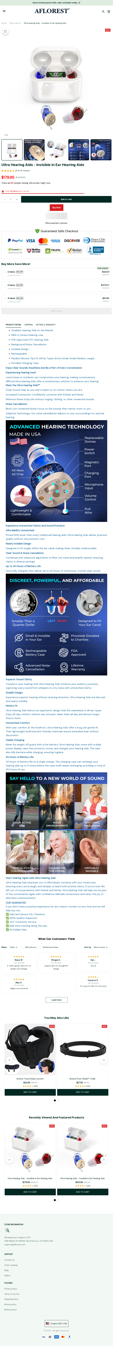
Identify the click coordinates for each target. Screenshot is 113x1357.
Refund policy (10, 1309)
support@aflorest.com (14, 1244)
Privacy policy (10, 1288)
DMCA (7, 1275)
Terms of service (11, 1294)
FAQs (6, 1270)
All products (15, 23)
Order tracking (11, 1265)
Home (4, 23)
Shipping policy (11, 1299)
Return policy (10, 1304)
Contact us (9, 1260)
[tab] (55, 1100)
